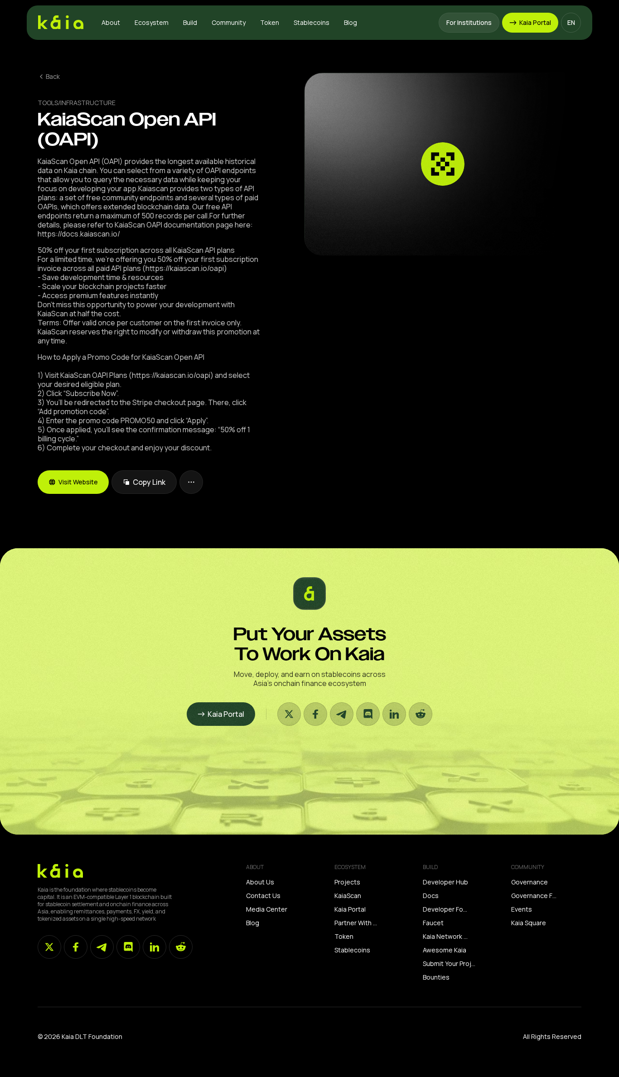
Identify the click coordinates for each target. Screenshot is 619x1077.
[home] (60, 22)
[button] (110, 22)
